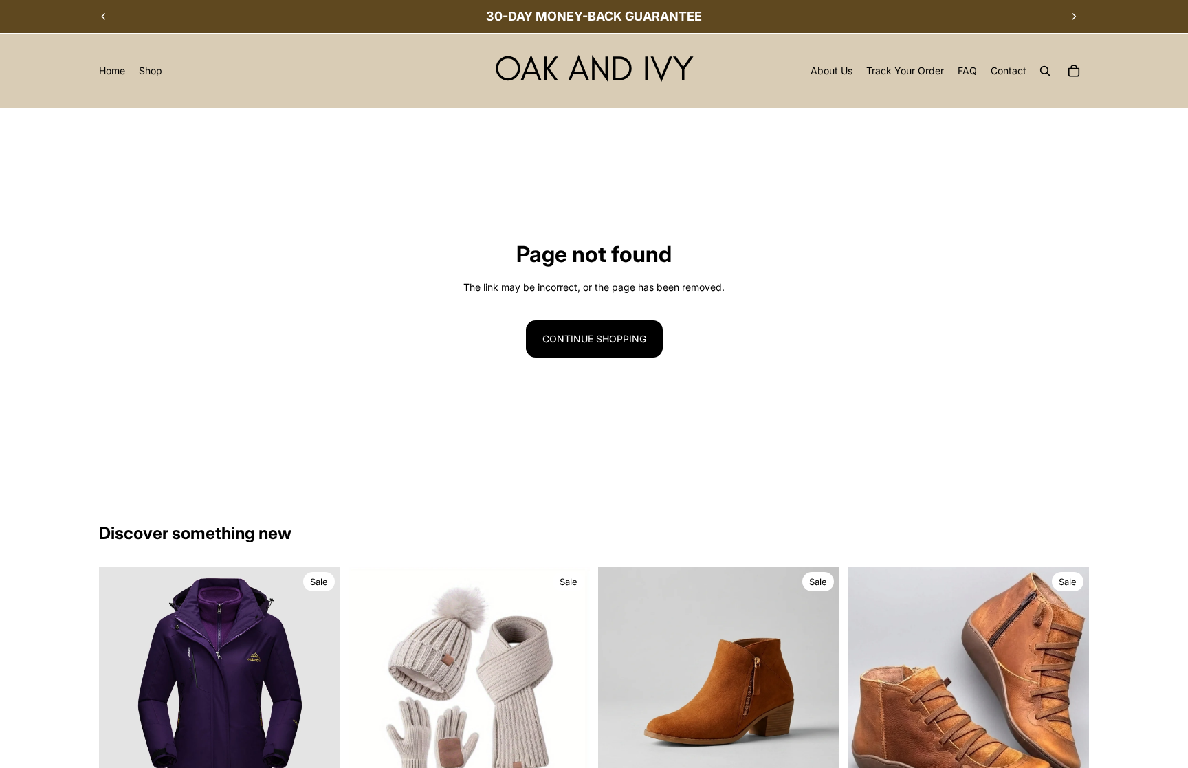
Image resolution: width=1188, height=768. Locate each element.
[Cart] (1074, 71)
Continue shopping (594, 338)
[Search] (1045, 71)
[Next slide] (1074, 16)
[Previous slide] (104, 16)
